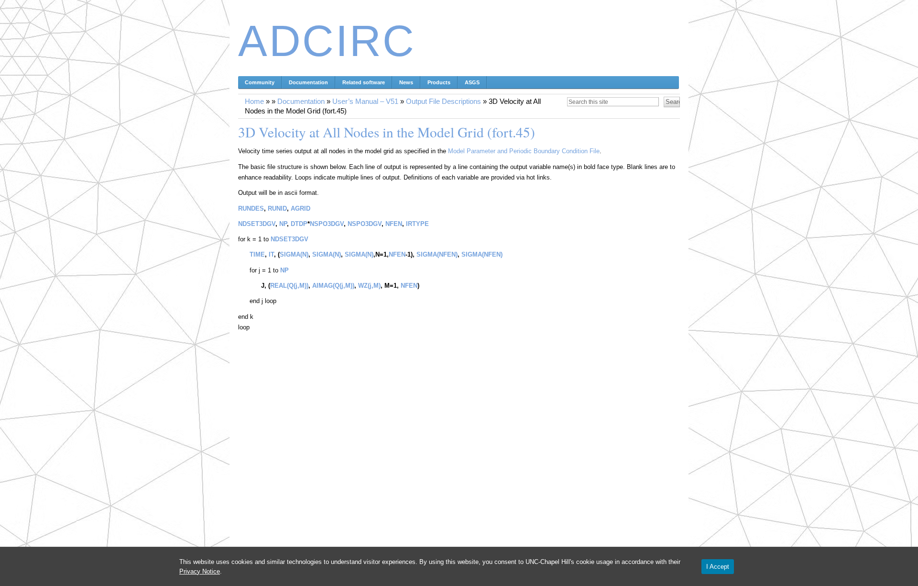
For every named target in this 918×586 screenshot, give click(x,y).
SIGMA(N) (294, 254)
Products (438, 82)
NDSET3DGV (256, 223)
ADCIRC (327, 41)
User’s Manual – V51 (365, 101)
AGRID (300, 208)
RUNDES (251, 208)
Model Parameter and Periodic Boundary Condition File (524, 151)
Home (254, 101)
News (406, 82)
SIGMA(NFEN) (437, 254)
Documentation (308, 82)
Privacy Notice (199, 571)
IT (271, 254)
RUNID (277, 208)
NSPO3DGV (327, 223)
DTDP (299, 223)
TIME (257, 254)
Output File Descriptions (443, 101)
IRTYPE (417, 223)
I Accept (717, 566)
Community (259, 82)
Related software (363, 82)
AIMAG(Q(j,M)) (333, 285)
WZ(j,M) (369, 285)
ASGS (472, 82)
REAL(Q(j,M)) (289, 285)
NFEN (393, 223)
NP (283, 223)
